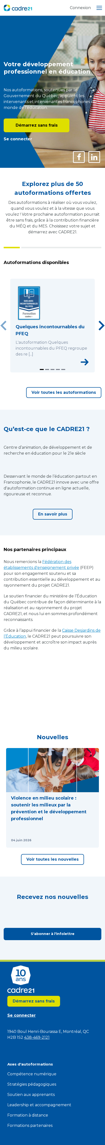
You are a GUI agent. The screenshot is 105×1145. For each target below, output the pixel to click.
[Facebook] (79, 157)
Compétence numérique (31, 1074)
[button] (52, 798)
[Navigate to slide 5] (63, 369)
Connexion (80, 7)
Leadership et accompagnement (39, 1105)
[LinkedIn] (94, 157)
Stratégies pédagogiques (31, 1084)
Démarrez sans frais (37, 125)
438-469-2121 (37, 1037)
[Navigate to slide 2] (47, 369)
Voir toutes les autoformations (64, 392)
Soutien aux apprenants (31, 1094)
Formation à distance (27, 1115)
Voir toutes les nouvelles (52, 859)
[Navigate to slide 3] (52, 369)
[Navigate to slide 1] (42, 369)
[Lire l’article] (89, 840)
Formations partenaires (29, 1125)
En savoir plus (52, 514)
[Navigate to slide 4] (58, 369)
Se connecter (18, 139)
